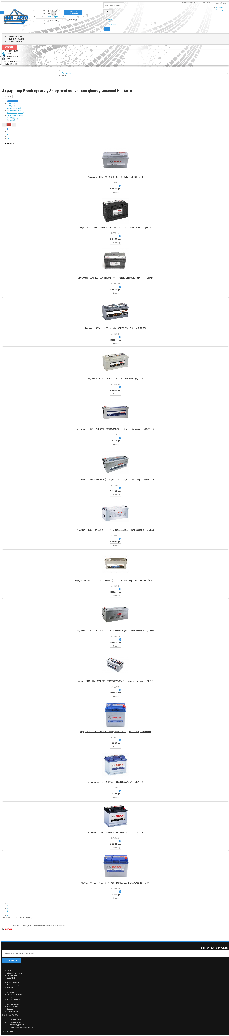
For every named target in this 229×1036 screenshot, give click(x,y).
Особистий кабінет (13, 1004)
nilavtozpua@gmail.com (53, 16)
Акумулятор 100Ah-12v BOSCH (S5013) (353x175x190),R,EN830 (115, 177)
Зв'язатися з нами (15, 36)
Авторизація (220, 10)
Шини (109, 22)
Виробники (10, 992)
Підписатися (13, 960)
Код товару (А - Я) (12, 118)
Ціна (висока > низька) (14, 110)
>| (7, 915)
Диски (110, 19)
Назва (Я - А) (11, 106)
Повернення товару (13, 985)
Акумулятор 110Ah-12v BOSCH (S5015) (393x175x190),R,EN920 (115, 378)
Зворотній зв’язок (13, 982)
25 (7, 131)
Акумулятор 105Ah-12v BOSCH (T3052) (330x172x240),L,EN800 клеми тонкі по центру (115, 278)
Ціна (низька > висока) (14, 108)
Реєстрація (219, 7)
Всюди (110, 17)
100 (8, 138)
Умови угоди (11, 978)
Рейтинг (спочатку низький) (15, 115)
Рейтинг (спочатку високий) (15, 113)
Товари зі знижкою (16, 41)
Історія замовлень (13, 1006)
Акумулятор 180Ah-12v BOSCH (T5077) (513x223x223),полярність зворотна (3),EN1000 (115, 530)
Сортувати (7, 96)
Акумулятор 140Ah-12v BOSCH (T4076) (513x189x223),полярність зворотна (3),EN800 (115, 479)
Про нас (9, 970)
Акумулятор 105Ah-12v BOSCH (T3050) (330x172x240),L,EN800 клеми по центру (115, 227)
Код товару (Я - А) (12, 120)
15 (7, 129)
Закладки (10, 1009)
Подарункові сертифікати (15, 994)
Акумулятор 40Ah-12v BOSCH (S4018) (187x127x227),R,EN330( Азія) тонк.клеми (115, 731)
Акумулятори (112, 24)
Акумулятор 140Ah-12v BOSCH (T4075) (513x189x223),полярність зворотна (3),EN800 (115, 429)
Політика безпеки (12, 975)
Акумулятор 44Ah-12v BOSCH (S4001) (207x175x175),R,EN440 (115, 782)
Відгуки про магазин (16, 39)
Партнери (10, 997)
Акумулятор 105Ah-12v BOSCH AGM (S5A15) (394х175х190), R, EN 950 (115, 328)
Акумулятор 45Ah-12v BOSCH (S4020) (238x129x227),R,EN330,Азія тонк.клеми (115, 883)
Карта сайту (10, 987)
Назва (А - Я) (11, 103)
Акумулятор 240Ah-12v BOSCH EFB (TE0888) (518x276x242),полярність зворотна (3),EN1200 (115, 681)
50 (7, 134)
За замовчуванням (12, 101)
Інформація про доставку (15, 973)
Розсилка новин (12, 1011)
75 (7, 136)
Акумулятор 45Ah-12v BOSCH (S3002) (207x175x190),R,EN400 (115, 832)
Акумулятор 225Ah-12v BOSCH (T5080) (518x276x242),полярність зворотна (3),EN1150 (115, 630)
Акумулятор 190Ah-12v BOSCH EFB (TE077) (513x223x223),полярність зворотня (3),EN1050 (115, 580)
